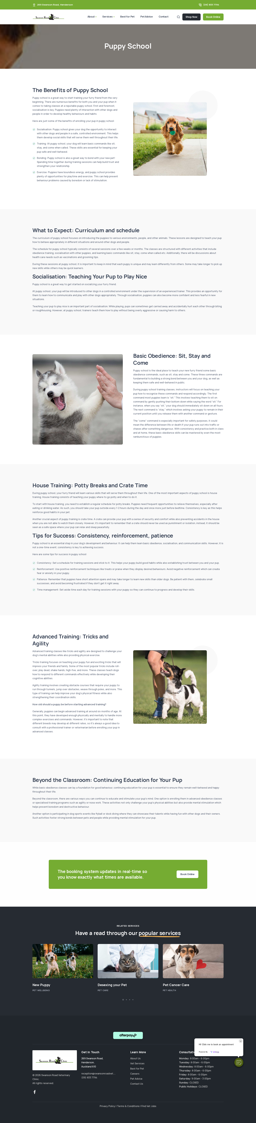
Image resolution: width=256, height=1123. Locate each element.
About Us (135, 1058)
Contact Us (136, 1083)
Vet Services (137, 1063)
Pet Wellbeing (41, 990)
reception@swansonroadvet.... (98, 1073)
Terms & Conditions (128, 1106)
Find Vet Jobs (148, 1106)
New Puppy (41, 985)
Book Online (213, 17)
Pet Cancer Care (176, 985)
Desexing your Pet (112, 985)
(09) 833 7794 (211, 4)
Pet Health (169, 990)
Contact (163, 16)
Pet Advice (146, 16)
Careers (134, 1073)
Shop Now (191, 17)
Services (107, 16)
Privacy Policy (107, 1106)
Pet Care (103, 990)
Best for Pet (127, 16)
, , (92, 1062)
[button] (238, 1062)
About (91, 16)
